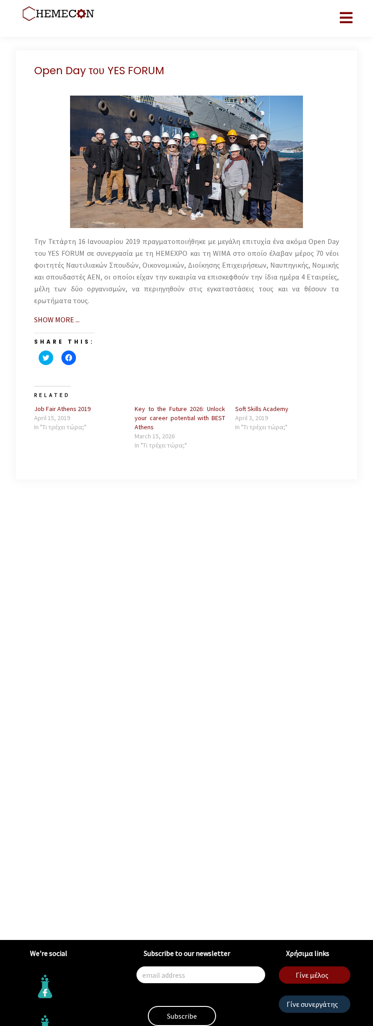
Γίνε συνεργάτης (312, 1004)
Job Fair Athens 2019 (62, 409)
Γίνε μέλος (312, 975)
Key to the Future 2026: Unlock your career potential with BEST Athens (180, 418)
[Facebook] (73, 986)
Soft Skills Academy (261, 409)
